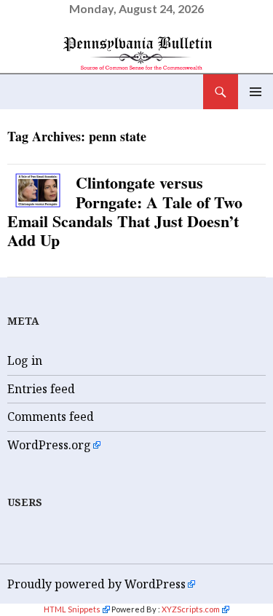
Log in (24, 360)
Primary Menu (255, 91)
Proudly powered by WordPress (96, 584)
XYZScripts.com (191, 609)
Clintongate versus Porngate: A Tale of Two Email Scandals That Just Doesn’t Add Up (124, 211)
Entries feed (41, 389)
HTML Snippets (72, 609)
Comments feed (50, 416)
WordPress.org (49, 445)
